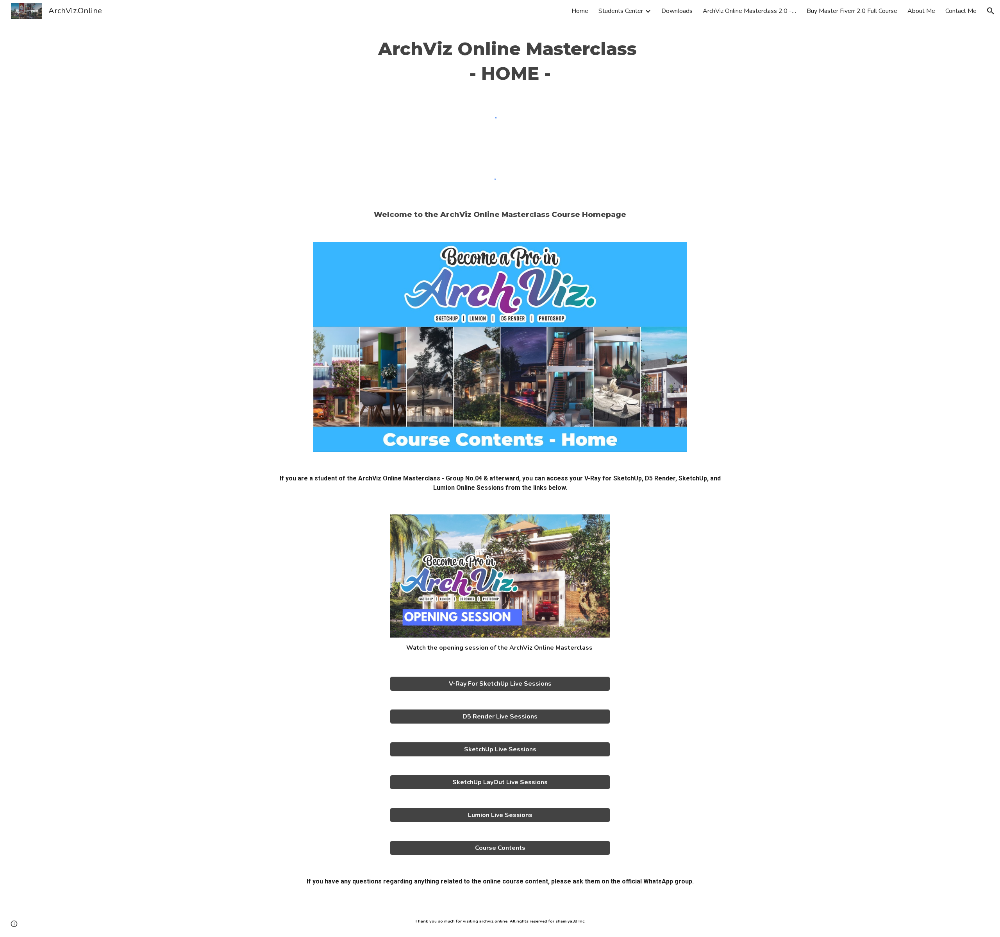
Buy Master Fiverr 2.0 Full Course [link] (852, 11)
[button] (990, 11)
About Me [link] (921, 11)
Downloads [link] (677, 11)
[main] (500, 61)
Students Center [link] (620, 11)
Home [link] (579, 11)
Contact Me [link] (961, 11)
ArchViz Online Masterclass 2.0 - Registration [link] (749, 11)
